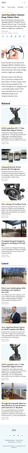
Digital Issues (11, 7)
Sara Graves (5, 31)
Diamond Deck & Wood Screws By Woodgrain (11, 168)
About (3, 7)
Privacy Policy (19, 440)
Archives (19, 442)
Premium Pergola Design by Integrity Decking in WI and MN (13, 243)
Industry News (5, 325)
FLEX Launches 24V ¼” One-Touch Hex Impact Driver (13, 129)
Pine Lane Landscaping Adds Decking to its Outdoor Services (13, 290)
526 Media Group (9, 440)
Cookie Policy (11, 442)
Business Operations (7, 285)
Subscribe (20, 7)
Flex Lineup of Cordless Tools (13, 204)
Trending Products (7, 12)
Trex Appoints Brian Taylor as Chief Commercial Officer (13, 328)
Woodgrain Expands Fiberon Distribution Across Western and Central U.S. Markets (13, 405)
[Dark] (23, 2)
